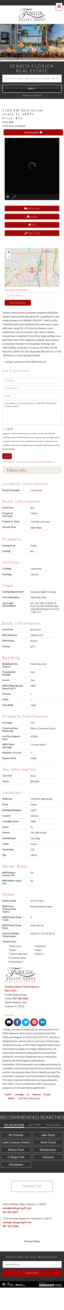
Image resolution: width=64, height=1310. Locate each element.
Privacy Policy (8, 449)
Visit (33, 224)
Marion (36, 1094)
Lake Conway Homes (16, 1142)
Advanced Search (32, 95)
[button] (32, 89)
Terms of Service (46, 462)
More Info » (11, 990)
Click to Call (33, 232)
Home (8, 1094)
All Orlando (16, 1135)
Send (7, 456)
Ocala (47, 1094)
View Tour (36, 527)
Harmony (48, 1157)
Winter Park (16, 1149)
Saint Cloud (48, 1142)
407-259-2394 (10, 1226)
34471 (11, 1098)
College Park (16, 1157)
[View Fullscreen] (9, 263)
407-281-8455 (21, 998)
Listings (19, 1094)
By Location (14, 1125)
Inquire (33, 216)
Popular (52, 1125)
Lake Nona (48, 1135)
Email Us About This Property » (23, 986)
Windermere (48, 1149)
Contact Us (32, 1186)
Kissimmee (16, 1164)
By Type (35, 1125)
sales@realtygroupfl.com (16, 1207)
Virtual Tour (33, 208)
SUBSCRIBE (32, 1272)
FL (28, 1094)
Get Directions (18, 302)
